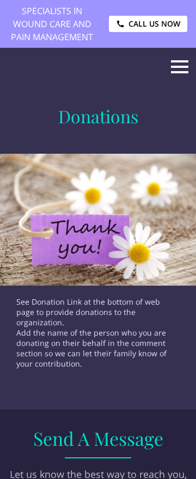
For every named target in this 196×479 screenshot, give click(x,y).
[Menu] (179, 66)
